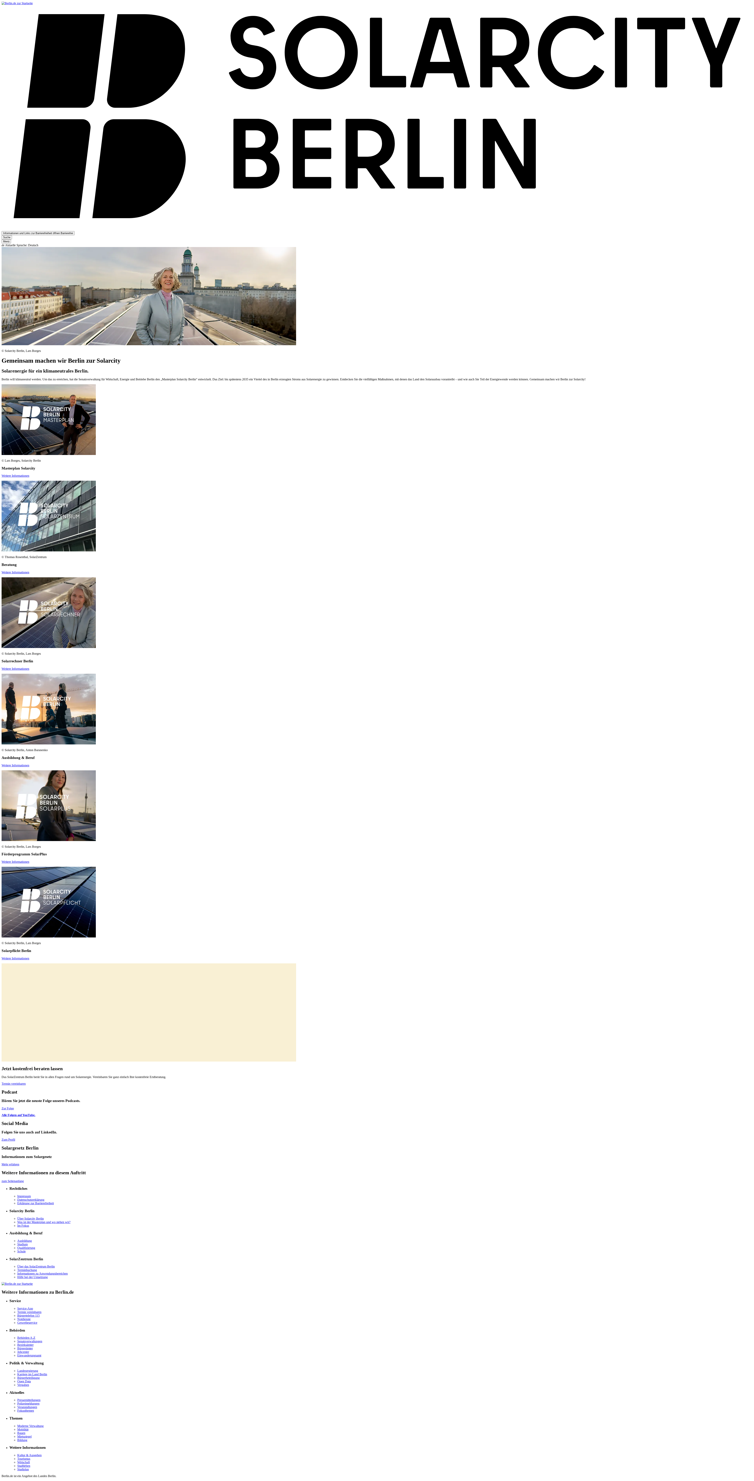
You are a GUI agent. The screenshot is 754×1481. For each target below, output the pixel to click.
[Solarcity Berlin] (377, 226)
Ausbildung (24, 1240)
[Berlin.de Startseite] (17, 3)
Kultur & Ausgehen (29, 1455)
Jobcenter (23, 1352)
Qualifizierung (26, 1247)
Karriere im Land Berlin (32, 1374)
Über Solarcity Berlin (30, 1218)
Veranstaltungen (27, 1407)
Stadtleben (23, 1465)
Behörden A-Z (26, 1337)
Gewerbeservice (27, 1322)
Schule (21, 1251)
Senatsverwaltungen (29, 1341)
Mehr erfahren (10, 1164)
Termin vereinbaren (14, 1083)
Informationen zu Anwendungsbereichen (42, 1273)
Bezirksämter (25, 1344)
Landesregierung (27, 1370)
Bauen (21, 1433)
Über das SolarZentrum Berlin (36, 1266)
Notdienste (24, 1319)
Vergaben (23, 1385)
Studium (22, 1244)
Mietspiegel (24, 1436)
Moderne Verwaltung (30, 1426)
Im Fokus (23, 1225)
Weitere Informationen (15, 475)
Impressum (24, 1196)
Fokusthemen (25, 1410)
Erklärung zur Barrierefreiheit (35, 1203)
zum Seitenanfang (13, 1181)
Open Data (24, 1381)
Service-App (25, 1308)
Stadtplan (23, 1469)
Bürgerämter (25, 1348)
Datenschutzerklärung (30, 1199)
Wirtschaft (23, 1462)
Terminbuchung (27, 1270)
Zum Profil (8, 1139)
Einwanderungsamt (29, 1355)
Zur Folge (8, 1108)
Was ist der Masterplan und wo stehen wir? (43, 1222)
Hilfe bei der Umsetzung (32, 1277)
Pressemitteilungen (28, 1400)
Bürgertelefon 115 (28, 1315)
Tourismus (23, 1458)
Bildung (22, 1440)
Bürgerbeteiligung (28, 1377)
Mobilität (22, 1429)
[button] (377, 245)
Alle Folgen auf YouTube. (18, 1115)
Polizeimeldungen (28, 1403)
